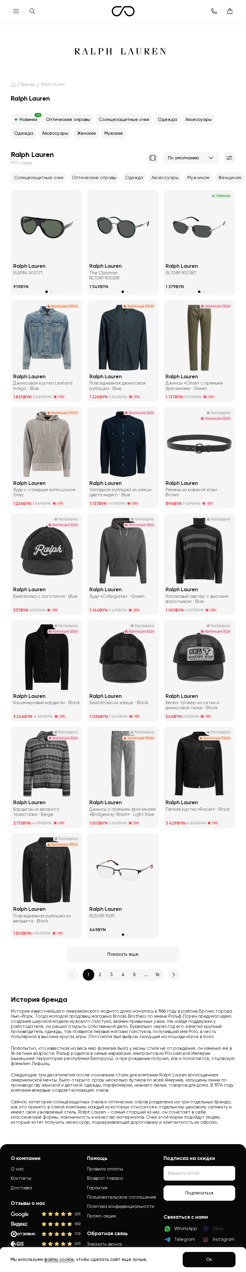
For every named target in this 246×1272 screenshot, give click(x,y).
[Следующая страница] (173, 974)
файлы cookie (59, 1259)
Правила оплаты (105, 1169)
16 (157, 974)
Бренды (28, 84)
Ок (209, 1259)
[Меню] (16, 11)
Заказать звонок (104, 1244)
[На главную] (13, 84)
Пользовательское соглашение (121, 1197)
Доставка (21, 1188)
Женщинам (229, 177)
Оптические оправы (68, 119)
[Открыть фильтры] (229, 158)
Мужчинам (198, 177)
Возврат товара (105, 1178)
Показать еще (123, 954)
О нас (17, 1169)
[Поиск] (32, 11)
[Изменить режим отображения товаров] (152, 158)
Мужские (113, 133)
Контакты (21, 1178)
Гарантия (97, 1188)
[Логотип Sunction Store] (123, 11)
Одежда (167, 119)
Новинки (30, 118)
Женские (86, 133)
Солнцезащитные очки (124, 119)
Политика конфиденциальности (120, 1206)
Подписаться (199, 1193)
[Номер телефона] (214, 11)
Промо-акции (101, 1216)
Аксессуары (198, 119)
